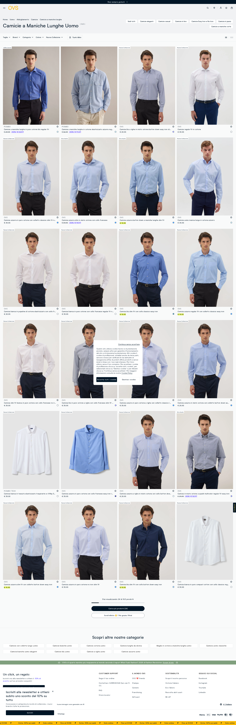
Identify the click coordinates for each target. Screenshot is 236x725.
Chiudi (229, 723)
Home (5, 19)
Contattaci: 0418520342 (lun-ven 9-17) (114, 684)
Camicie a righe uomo (96, 652)
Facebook (203, 678)
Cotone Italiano (172, 683)
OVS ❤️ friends (138, 678)
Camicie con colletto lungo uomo (23, 646)
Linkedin (202, 692)
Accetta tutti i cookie (106, 379)
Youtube (202, 688)
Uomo (12, 19)
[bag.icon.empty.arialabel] (231, 8)
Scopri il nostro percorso (176, 678)
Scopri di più (168, 662)
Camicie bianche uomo (62, 646)
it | (227, 704)
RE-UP (168, 697)
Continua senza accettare (129, 344)
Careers (135, 688)
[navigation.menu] (4, 8)
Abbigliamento (23, 19)
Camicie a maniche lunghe (51, 19)
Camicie (34, 19)
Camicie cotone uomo (96, 646)
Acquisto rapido (31, 121)
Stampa (135, 683)
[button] (214, 8)
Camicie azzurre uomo (131, 652)
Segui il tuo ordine (106, 678)
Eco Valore (170, 688)
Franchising (137, 692)
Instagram (203, 683)
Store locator (104, 695)
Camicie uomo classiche (216, 646)
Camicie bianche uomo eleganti (23, 652)
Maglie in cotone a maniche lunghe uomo (174, 646)
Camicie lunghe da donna (131, 646)
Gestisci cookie (129, 379)
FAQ (100, 690)
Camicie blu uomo (62, 652)
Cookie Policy (126, 373)
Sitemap (61, 714)
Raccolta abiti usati (173, 692)
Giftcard (135, 697)
